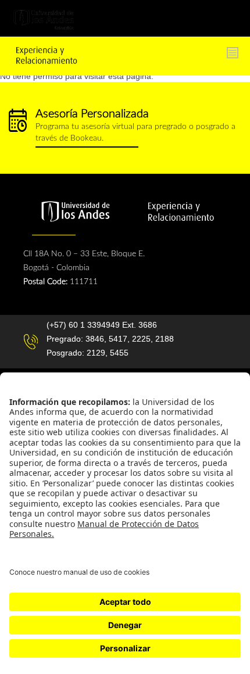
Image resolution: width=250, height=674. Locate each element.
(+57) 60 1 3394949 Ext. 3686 (102, 324)
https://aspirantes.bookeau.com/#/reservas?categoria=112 (125, 128)
